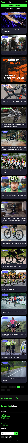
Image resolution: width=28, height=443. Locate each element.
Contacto (3, 417)
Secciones (3, 414)
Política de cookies (4, 424)
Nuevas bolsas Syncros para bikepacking (12, 266)
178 (18, 386)
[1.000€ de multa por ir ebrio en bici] (13, 355)
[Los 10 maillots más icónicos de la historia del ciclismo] (13, 168)
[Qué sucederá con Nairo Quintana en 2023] (13, 50)
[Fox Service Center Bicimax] (14, 69)
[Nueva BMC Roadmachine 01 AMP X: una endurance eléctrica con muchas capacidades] (13, 145)
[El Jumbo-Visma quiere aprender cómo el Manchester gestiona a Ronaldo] (13, 285)
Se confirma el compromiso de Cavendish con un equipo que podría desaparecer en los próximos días (14, 195)
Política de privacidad (5, 425)
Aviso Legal (3, 423)
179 (22, 386)
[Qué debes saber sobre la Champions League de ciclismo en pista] (13, 27)
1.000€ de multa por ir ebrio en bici (10, 357)
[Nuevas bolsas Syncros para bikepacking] (13, 264)
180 (3, 390)
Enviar (16, 433)
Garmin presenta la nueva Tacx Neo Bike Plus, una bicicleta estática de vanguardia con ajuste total (14, 220)
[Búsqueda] (24, 2)
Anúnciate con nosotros (5, 416)
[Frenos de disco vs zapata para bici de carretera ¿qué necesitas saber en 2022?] (13, 122)
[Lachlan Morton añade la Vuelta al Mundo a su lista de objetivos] (13, 331)
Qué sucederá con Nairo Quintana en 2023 (12, 53)
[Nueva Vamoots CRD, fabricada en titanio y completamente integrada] (13, 241)
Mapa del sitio (4, 415)
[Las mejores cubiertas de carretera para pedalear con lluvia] (13, 376)
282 (8, 390)
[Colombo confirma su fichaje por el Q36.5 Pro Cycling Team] (13, 308)
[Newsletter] (26, 2)
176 (11, 386)
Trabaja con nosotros (5, 418)
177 (14, 386)
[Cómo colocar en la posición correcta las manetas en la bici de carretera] (13, 99)
